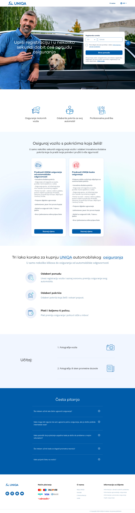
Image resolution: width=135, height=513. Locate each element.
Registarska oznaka (93, 35)
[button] (67, 411)
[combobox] (91, 39)
